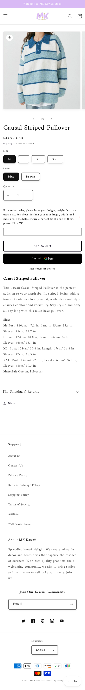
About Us (14, 456)
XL (38, 159)
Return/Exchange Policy (24, 485)
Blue (11, 176)
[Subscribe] (71, 604)
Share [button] (11, 403)
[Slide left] (33, 119)
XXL (55, 159)
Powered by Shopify (54, 681)
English (40, 650)
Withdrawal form (19, 524)
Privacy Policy (17, 475)
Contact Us (15, 465)
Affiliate (13, 514)
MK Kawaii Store (37, 681)
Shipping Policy (18, 495)
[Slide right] (51, 119)
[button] (5, 16)
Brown (30, 176)
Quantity (8, 187)
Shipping (7, 144)
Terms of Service (19, 504)
